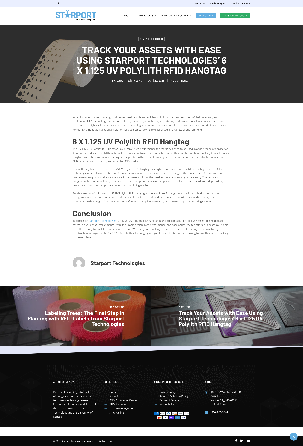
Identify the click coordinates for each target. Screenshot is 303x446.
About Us (114, 396)
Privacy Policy (168, 392)
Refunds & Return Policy (174, 396)
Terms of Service (169, 400)
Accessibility (167, 404)
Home (113, 392)
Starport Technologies (128, 80)
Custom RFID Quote (121, 408)
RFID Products (117, 404)
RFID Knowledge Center (123, 400)
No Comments (179, 80)
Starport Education (151, 39)
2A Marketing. (106, 441)
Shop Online (116, 412)
